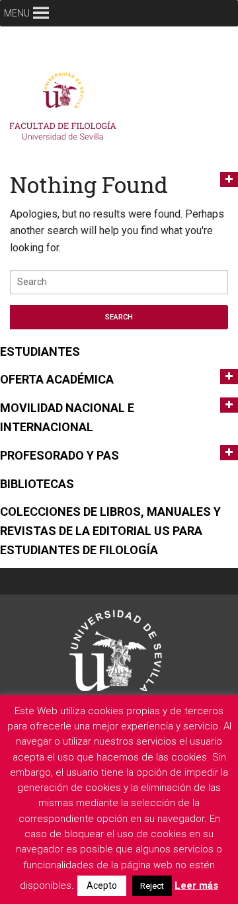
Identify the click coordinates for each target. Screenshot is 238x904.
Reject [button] (152, 886)
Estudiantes (40, 351)
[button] (17, 13)
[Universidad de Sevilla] (115, 650)
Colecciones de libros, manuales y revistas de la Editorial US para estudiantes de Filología (110, 531)
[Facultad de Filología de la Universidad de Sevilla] (66, 110)
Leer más (196, 885)
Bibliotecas (37, 484)
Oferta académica (57, 379)
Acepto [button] (102, 885)
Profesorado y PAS (59, 455)
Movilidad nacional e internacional (67, 417)
